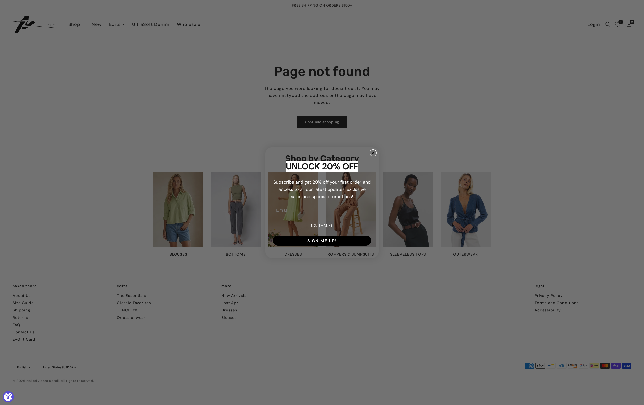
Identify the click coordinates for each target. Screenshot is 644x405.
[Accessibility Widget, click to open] (8, 396)
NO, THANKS (322, 225)
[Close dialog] (373, 153)
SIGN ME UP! (322, 240)
